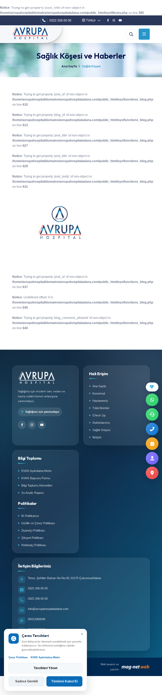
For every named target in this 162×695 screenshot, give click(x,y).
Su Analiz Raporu (32, 492)
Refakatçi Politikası (33, 545)
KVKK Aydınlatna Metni (36, 470)
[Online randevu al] (152, 443)
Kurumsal (98, 393)
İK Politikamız (30, 515)
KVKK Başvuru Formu (35, 478)
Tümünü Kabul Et (64, 681)
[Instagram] (114, 20)
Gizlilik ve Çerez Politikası (38, 523)
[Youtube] (120, 20)
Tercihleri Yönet (45, 668)
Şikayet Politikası (32, 537)
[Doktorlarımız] (152, 458)
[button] (91, 20)
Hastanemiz (100, 400)
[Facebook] (108, 20)
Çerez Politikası (18, 657)
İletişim (97, 437)
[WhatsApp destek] (152, 400)
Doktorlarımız (101, 422)
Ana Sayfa (69, 66)
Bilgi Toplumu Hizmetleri (36, 485)
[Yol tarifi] (152, 473)
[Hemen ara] (152, 429)
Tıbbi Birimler (100, 408)
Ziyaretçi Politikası (33, 530)
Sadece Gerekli (26, 681)
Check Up (98, 415)
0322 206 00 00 (60, 20)
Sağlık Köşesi (101, 430)
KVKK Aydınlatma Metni (45, 657)
